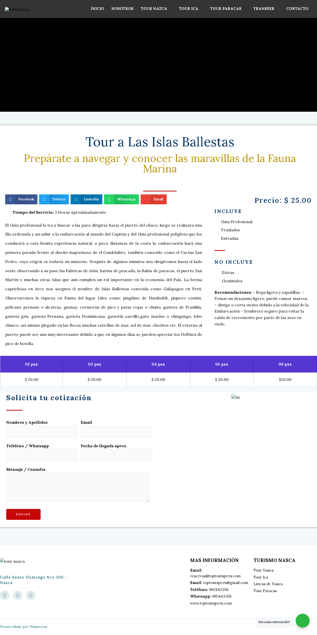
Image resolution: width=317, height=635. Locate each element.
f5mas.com (38, 626)
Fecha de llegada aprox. (104, 445)
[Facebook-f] (4, 595)
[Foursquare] (30, 595)
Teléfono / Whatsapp (27, 445)
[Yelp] (18, 595)
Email (86, 422)
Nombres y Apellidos (27, 422)
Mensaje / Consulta (25, 469)
